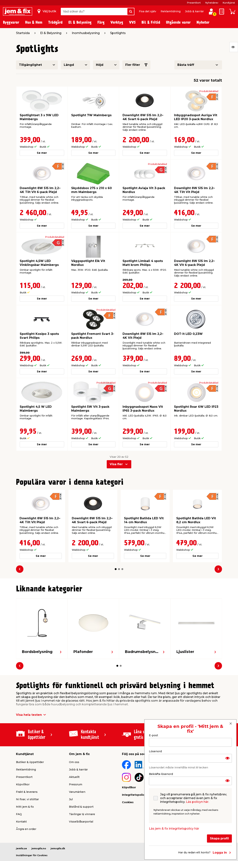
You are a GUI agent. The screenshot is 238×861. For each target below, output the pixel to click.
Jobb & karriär (194, 11)
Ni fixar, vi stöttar (27, 799)
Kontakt (21, 821)
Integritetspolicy (134, 794)
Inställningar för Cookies (31, 855)
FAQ (19, 814)
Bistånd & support (81, 806)
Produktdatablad (208, 91)
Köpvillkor (23, 784)
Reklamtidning (171, 11)
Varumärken (77, 792)
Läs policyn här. (197, 802)
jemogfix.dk (58, 848)
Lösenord (155, 751)
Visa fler (116, 464)
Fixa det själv (147, 11)
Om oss (74, 762)
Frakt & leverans (27, 792)
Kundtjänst (229, 2)
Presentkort (194, 2)
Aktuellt (74, 777)
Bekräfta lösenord (161, 773)
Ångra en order (26, 829)
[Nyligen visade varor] (233, 47)
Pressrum (75, 784)
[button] (116, 569)
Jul (71, 799)
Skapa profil (219, 838)
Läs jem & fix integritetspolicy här (174, 828)
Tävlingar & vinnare (82, 814)
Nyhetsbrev (211, 2)
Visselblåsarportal (81, 821)
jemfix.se (21, 848)
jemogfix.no (38, 848)
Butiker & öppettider (30, 762)
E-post (153, 735)
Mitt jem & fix (25, 806)
